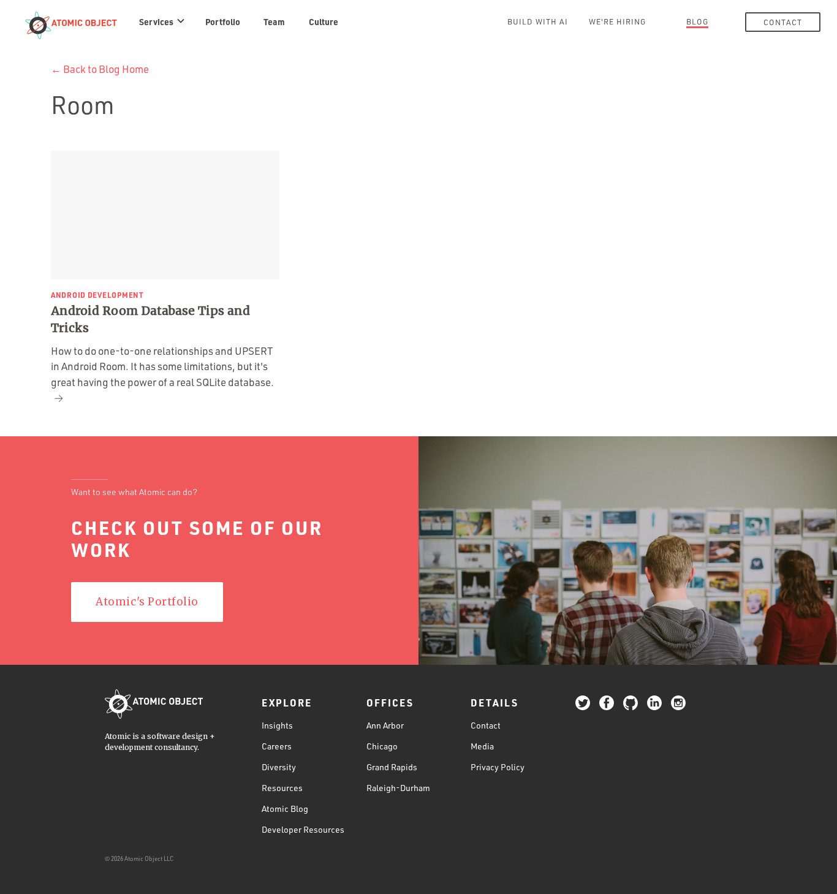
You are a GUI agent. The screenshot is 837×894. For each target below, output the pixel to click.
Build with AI (537, 21)
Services (156, 21)
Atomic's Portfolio (147, 601)
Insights (277, 725)
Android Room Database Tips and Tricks (150, 319)
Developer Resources (303, 829)
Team (274, 21)
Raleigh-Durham (398, 787)
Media (482, 746)
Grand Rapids (391, 767)
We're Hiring (617, 21)
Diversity (279, 767)
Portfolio (222, 21)
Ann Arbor (385, 725)
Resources (282, 787)
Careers (277, 746)
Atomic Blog (285, 808)
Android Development (97, 295)
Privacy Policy (498, 767)
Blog (697, 21)
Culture (323, 21)
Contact (782, 22)
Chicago (382, 746)
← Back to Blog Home (100, 69)
